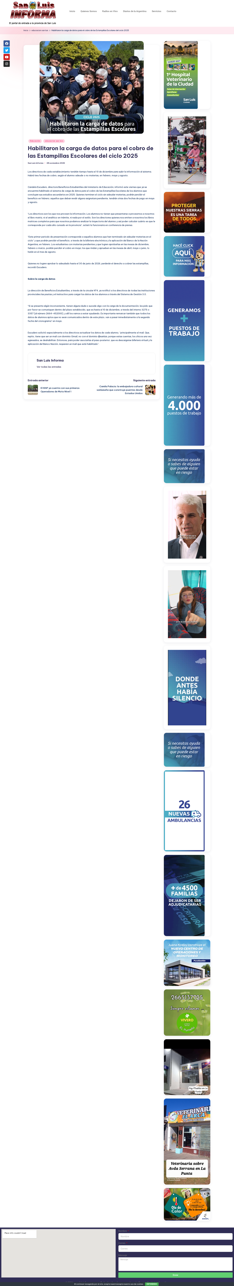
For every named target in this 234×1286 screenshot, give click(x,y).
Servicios (156, 11)
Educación (35, 141)
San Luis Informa (50, 360)
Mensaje (122, 1255)
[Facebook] (7, 43)
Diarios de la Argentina (134, 11)
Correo (122, 1243)
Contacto (171, 11)
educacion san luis (54, 141)
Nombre (122, 1231)
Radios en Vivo (110, 11)
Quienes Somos (89, 11)
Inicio (72, 11)
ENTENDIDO (152, 1284)
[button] (49, 366)
